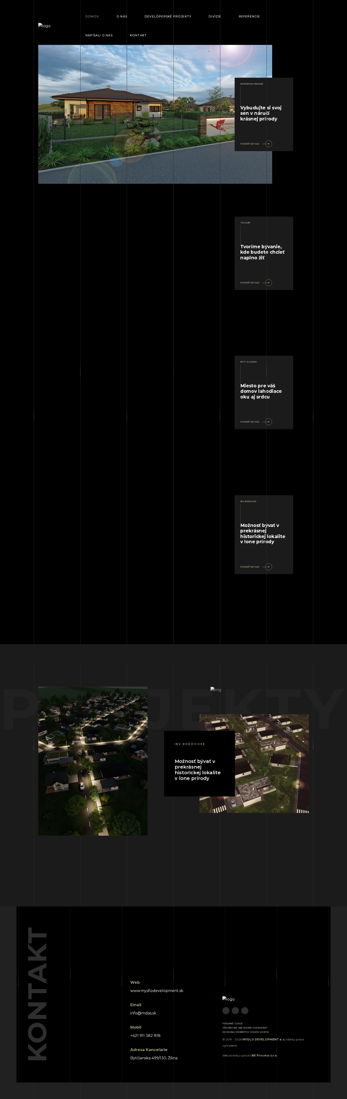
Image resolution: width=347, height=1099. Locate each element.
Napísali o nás (99, 35)
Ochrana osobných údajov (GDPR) (245, 1032)
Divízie (215, 16)
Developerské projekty (168, 16)
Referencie (249, 16)
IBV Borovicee (190, 744)
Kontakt (138, 35)
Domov (92, 16)
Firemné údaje (232, 1023)
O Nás (122, 16)
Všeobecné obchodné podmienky (245, 1027)
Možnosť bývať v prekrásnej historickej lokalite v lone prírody (198, 769)
